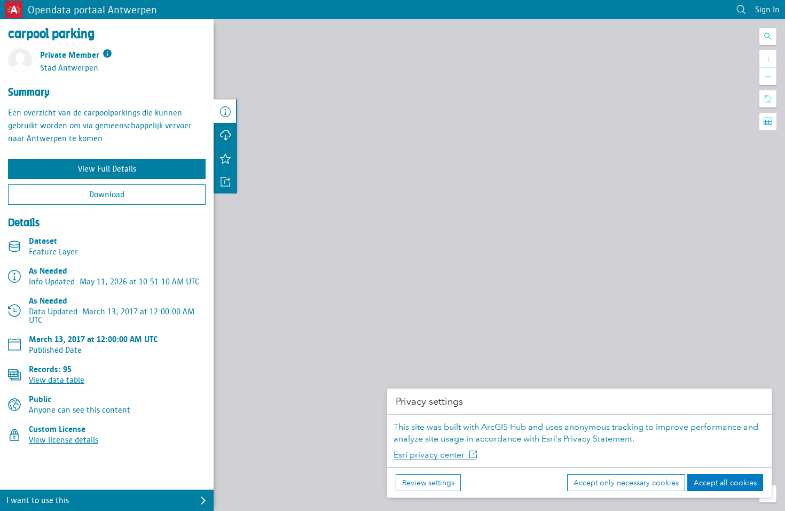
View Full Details (107, 169)
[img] (107, 53)
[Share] (225, 181)
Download (106, 194)
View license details (63, 440)
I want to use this (37, 500)
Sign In (767, 9)
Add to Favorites (225, 158)
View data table (56, 380)
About (225, 111)
